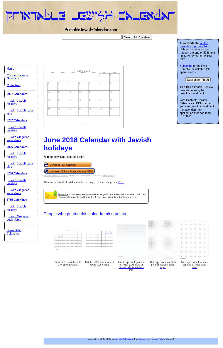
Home (10, 68)
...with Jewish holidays (16, 102)
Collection (13, 85)
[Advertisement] (81, 52)
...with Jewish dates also (20, 112)
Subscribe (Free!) (198, 79)
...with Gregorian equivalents (18, 138)
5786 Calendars (17, 173)
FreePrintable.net (111, 197)
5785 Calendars (17, 199)
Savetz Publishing (124, 339)
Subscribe (63, 194)
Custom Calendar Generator (18, 77)
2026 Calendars (17, 147)
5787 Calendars (17, 120)
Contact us (144, 339)
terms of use (108, 176)
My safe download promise (56, 176)
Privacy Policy (157, 339)
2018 (121, 182)
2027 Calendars (17, 94)
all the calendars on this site (194, 44)
